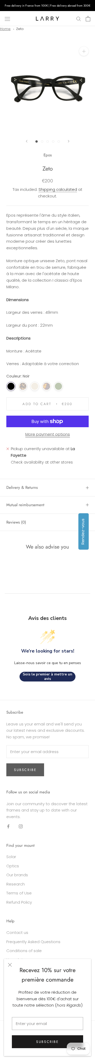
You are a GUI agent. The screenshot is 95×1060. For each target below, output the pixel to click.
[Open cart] (88, 18)
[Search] (78, 18)
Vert (58, 386)
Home (5, 29)
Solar (11, 856)
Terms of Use (19, 893)
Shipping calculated (58, 189)
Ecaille (46, 386)
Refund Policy (19, 902)
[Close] (10, 965)
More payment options (47, 434)
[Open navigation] (7, 19)
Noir (11, 386)
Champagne (34, 386)
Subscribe (47, 1041)
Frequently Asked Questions (33, 941)
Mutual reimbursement (25, 505)
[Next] (68, 141)
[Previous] (26, 141)
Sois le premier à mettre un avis (47, 676)
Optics (12, 866)
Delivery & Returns (22, 487)
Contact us (17, 932)
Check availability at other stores (42, 462)
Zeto (20, 29)
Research (15, 884)
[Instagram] (21, 826)
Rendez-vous (83, 531)
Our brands (17, 875)
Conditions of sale (24, 950)
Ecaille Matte (22, 386)
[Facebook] (8, 826)
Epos (48, 155)
